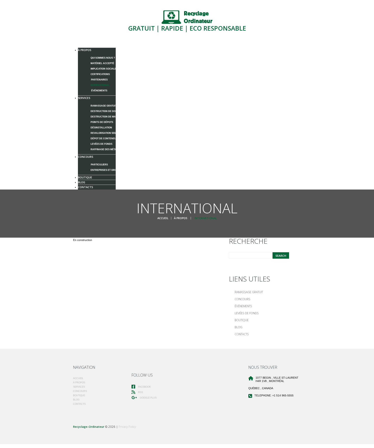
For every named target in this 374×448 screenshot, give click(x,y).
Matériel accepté (102, 63)
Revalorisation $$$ (103, 133)
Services (84, 98)
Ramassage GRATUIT (104, 105)
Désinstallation (101, 127)
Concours (85, 157)
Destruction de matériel (107, 116)
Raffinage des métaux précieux (112, 149)
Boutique (242, 320)
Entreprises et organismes (109, 170)
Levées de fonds (101, 144)
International (100, 85)
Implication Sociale (103, 68)
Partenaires (99, 79)
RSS (140, 392)
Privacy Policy (127, 427)
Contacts (85, 187)
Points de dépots (102, 122)
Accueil (162, 218)
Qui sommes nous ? (103, 57)
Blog (238, 327)
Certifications (100, 74)
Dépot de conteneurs (105, 138)
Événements (99, 90)
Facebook (144, 386)
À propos (84, 50)
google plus (148, 397)
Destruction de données (107, 111)
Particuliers (99, 164)
